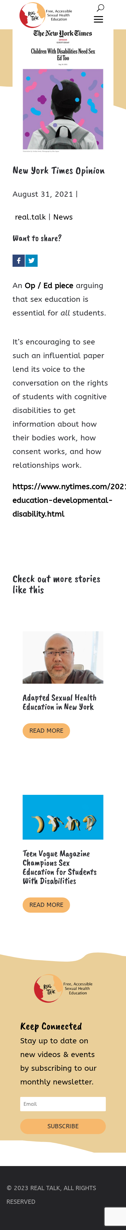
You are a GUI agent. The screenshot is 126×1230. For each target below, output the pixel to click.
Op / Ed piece (49, 285)
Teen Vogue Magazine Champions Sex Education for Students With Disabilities (60, 867)
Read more (46, 730)
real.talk (30, 217)
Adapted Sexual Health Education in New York (60, 702)
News (63, 217)
